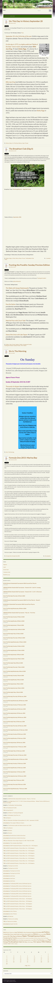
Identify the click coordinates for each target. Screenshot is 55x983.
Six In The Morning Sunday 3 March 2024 (13, 683)
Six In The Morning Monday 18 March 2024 (13, 621)
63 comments (48, 556)
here (23, 32)
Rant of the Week (19, 940)
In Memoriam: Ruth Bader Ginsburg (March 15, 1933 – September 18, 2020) (22, 820)
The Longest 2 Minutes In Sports (17, 822)
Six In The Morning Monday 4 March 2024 (13, 679)
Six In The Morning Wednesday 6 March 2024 (14, 671)
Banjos (7, 258)
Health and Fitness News (22, 934)
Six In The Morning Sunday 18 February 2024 (14, 742)
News (11, 143)
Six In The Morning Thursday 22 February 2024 (14, 725)
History (7, 143)
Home (4, 10)
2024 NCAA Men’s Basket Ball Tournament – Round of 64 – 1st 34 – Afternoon (22, 591)
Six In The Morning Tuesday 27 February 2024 (14, 704)
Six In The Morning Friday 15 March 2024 (13, 633)
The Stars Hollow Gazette (27, 3)
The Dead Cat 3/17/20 (13, 865)
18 (20, 960)
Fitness (11, 934)
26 (27, 961)
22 (48, 960)
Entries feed (6, 569)
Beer (13, 932)
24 (13, 961)
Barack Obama (9, 932)
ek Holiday (32, 932)
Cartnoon (20, 932)
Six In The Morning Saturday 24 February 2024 (14, 717)
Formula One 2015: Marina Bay (23, 457)
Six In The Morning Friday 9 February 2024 (13, 780)
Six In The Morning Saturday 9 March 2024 (13, 658)
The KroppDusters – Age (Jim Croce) (22, 189)
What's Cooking (14, 943)
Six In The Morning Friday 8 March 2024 (13, 663)
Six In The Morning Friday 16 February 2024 (14, 750)
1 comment (48, 258)
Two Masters (10, 827)
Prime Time (43, 938)
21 (41, 960)
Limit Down (12, 875)
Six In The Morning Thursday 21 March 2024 (14, 596)
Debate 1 (9, 817)
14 (41, 958)
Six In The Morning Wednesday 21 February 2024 (15, 730)
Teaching (45, 940)
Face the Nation (10, 304)
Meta (45, 934)
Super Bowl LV (10, 810)
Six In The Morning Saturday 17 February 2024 (14, 746)
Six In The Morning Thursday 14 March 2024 (14, 637)
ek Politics (46, 932)
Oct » (29, 965)
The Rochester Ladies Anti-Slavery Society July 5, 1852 (19, 825)
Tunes (5, 259)
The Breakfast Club (29, 258)
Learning (41, 934)
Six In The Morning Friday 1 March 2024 (13, 692)
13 (34, 958)
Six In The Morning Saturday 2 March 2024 (13, 688)
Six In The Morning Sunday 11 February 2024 (14, 771)
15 (48, 958)
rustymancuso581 (13, 459)
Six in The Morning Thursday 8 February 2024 (14, 784)
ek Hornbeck (38, 932)
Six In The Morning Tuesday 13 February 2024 (14, 763)
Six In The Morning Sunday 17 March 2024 (13, 625)
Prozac (23, 258)
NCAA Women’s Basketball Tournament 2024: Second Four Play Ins (19, 583)
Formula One (8, 556)
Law (39, 934)
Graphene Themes (12, 981)
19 (27, 960)
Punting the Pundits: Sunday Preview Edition (29, 265)
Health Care (30, 934)
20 (34, 960)
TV (11, 943)
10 (13, 958)
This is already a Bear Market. (16, 843)
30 (6, 963)
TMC (4, 807)
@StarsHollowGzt (17, 281)
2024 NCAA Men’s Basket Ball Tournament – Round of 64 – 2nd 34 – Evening (22, 587)
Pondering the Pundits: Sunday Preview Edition (25, 938)
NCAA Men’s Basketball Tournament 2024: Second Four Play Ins (19, 604)
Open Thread (25, 143)
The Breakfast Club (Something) (15, 805)
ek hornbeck (6, 822)
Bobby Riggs (22, 49)
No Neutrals (10, 916)
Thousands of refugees (12, 386)
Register (5, 564)
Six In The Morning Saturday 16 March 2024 (14, 629)
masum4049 (12, 353)
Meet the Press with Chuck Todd (15, 320)
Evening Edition (6, 934)
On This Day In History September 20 (26, 21)
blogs (10, 258)
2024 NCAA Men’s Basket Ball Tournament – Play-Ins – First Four (19, 612)
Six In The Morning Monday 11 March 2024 (13, 650)
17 (13, 960)
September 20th (17, 217)
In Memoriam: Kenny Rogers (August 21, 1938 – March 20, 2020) (20, 840)
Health (15, 934)
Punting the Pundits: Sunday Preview (12, 345)
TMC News (30, 942)
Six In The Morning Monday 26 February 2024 (14, 709)
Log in (4, 567)
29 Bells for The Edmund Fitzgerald (15, 812)
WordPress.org (6, 574)
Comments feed (6, 572)
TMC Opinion (37, 942)
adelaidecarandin (13, 150)
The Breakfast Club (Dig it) (21, 149)
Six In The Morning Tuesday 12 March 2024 (13, 646)
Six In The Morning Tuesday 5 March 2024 (13, 675)
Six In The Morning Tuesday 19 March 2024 (13, 616)
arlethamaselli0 (13, 23)
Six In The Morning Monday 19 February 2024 (14, 738)
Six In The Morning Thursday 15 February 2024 (14, 755)
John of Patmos (13, 911)
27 (34, 961)
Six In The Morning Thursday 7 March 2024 (13, 667)
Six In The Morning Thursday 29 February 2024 (14, 696)
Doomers (10, 830)
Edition (7, 344)
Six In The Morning (17, 351)
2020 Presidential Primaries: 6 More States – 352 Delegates (19, 898)
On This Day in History (17, 143)
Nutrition (5, 936)
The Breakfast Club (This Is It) (14, 815)
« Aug (26, 965)
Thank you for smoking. (13, 918)
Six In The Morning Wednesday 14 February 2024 (15, 759)
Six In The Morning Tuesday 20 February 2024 (14, 734)
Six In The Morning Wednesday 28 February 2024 (15, 700)
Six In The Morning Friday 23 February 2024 (14, 721)
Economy (28, 932)
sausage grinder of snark (29, 940)
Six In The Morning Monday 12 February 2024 (14, 767)
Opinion (17, 344)
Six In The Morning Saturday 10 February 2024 (14, 776)
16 (6, 960)
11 (20, 958)
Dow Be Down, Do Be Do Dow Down (17, 835)
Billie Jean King (10, 82)
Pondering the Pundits (12, 807)
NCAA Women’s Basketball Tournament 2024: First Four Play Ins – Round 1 (21, 600)
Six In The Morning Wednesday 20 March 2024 (14, 608)
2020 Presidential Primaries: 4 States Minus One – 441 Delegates (24, 845)
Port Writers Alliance (37, 938)
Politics (21, 344)
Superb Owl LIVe (13, 923)
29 (48, 961)
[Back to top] (52, 980)
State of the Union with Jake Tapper (16, 334)
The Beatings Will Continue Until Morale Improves (20, 883)
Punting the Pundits (27, 344)
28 (41, 961)
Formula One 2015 (16, 556)
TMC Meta (24, 942)
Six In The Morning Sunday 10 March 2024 (13, 654)
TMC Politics (23, 345)
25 (20, 961)
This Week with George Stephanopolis (17, 288)
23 (6, 961)
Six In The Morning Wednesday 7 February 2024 (15, 788)
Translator (5, 943)
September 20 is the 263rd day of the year (18, 36)
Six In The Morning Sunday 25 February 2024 (14, 713)
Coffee (13, 258)
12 (27, 958)
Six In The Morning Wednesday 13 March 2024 (14, 642)
